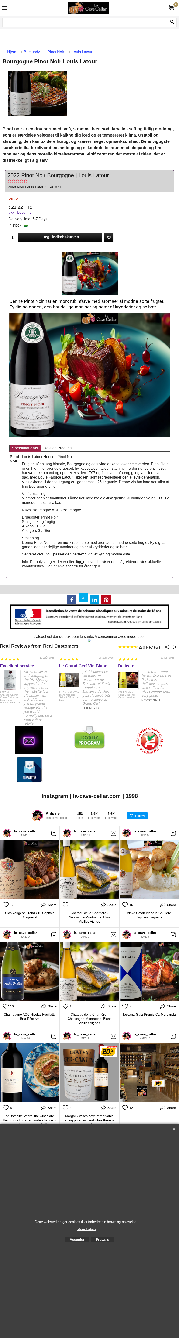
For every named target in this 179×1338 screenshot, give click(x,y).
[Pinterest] (106, 599)
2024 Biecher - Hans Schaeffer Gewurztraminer (126, 695)
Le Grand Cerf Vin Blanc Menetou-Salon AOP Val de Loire (69, 696)
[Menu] (4, 8)
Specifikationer (25, 448)
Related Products (58, 448)
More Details (86, 1229)
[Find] (172, 22)
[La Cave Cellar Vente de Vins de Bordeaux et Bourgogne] (89, 8)
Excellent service (17, 666)
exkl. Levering (20, 212)
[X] (83, 597)
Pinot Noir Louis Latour (26, 187)
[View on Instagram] (54, 833)
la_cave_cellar (25, 831)
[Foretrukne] (108, 237)
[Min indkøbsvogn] (171, 8)
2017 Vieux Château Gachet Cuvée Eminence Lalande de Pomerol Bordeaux (10, 697)
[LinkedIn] (94, 599)
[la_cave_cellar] (7, 833)
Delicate (126, 666)
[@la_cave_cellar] (37, 815)
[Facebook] (71, 599)
